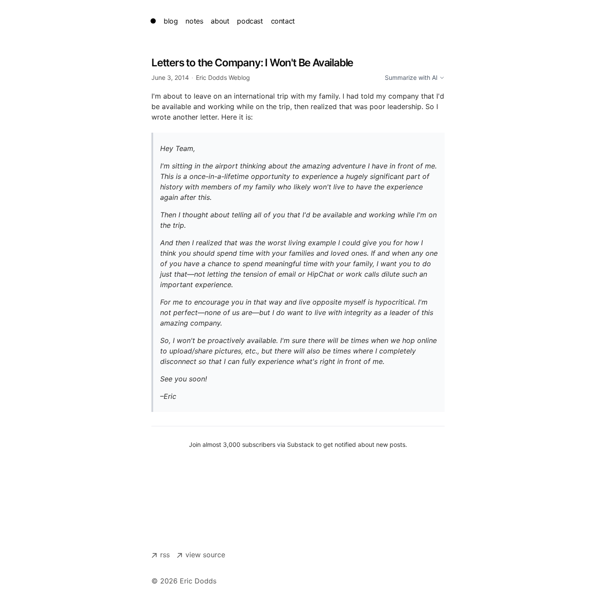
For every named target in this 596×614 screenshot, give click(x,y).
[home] (153, 21)
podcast (250, 21)
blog (171, 21)
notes (194, 21)
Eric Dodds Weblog (223, 77)
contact (283, 21)
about (220, 21)
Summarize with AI (411, 77)
